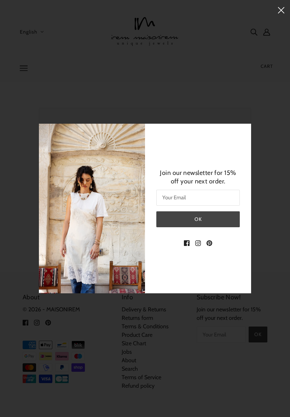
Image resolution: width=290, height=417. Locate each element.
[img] (186, 243)
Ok (198, 219)
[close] (281, 9)
